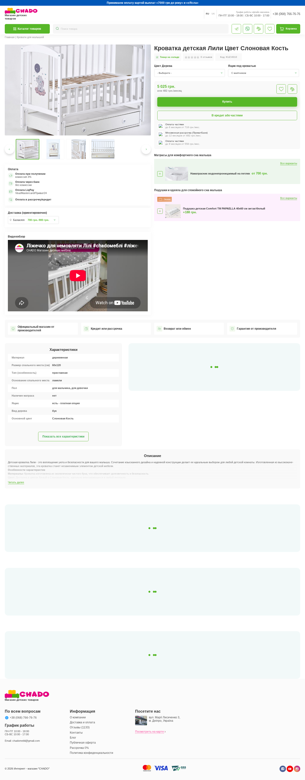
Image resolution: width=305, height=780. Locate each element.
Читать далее (16, 482)
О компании (78, 717)
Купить (227, 101)
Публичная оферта (83, 742)
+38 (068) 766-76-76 (286, 14)
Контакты (76, 732)
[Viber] (247, 29)
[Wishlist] (269, 29)
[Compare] (258, 29)
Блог (73, 737)
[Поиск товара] (57, 29)
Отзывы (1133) (80, 727)
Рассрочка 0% (79, 748)
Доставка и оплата (82, 722)
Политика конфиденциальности (91, 753)
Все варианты (288, 163)
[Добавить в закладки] (281, 89)
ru (207, 14)
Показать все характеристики (63, 436)
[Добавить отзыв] (292, 89)
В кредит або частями (227, 115)
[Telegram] (236, 29)
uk (213, 14)
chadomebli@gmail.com (26, 740)
